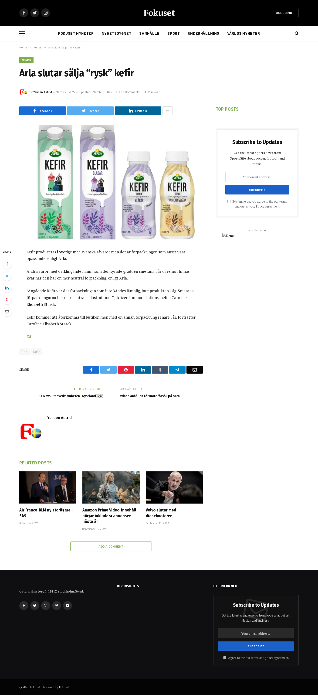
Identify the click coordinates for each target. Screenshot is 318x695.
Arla (24, 352)
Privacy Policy (255, 206)
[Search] (296, 33)
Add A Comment (110, 546)
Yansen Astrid (42, 92)
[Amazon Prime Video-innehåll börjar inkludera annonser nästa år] (110, 487)
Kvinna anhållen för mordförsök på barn (149, 396)
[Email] (7, 311)
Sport (173, 33)
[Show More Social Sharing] (167, 110)
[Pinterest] (7, 299)
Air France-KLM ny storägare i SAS (46, 513)
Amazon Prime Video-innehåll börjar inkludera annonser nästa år (109, 516)
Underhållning (203, 33)
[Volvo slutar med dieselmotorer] (174, 487)
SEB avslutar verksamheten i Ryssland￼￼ (71, 396)
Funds (26, 60)
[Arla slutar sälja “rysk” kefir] (111, 181)
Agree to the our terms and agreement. (258, 658)
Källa (31, 336)
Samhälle (149, 33)
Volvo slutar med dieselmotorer (161, 513)
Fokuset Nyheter (76, 33)
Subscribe (285, 13)
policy (269, 658)
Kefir (36, 352)
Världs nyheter (243, 33)
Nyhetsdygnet (117, 33)
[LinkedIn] (7, 288)
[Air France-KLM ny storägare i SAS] (47, 487)
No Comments (130, 92)
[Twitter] (7, 276)
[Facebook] (7, 264)
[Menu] (22, 33)
